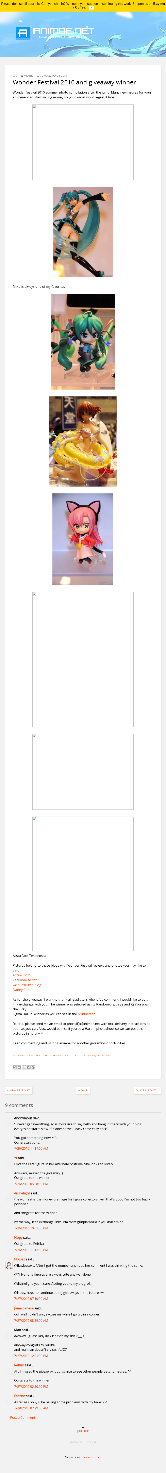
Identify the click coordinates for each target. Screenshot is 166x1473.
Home (83, 1090)
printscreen (86, 1014)
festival (42, 1055)
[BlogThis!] (19, 1067)
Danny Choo (22, 989)
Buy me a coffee (92, 1457)
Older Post (146, 1090)
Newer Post (19, 1090)
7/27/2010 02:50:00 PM (31, 1386)
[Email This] (15, 1067)
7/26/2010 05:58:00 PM (31, 1184)
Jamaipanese (24, 1308)
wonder (103, 1055)
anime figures (23, 1055)
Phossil (19, 1259)
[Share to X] (24, 1067)
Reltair (19, 1365)
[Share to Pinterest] (33, 1067)
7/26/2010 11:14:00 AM (31, 1148)
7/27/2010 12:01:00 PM (31, 1356)
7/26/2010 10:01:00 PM (31, 1228)
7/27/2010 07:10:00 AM (31, 1298)
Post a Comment (22, 1417)
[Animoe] (83, 47)
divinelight (22, 1193)
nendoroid (73, 1055)
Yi (15, 1158)
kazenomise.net (25, 980)
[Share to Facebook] (29, 1067)
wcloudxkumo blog (27, 985)
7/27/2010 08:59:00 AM (31, 1320)
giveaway (56, 1055)
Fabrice (19, 1396)
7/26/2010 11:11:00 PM (31, 1250)
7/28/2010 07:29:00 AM (31, 1408)
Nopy (18, 1237)
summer (89, 1055)
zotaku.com (21, 975)
